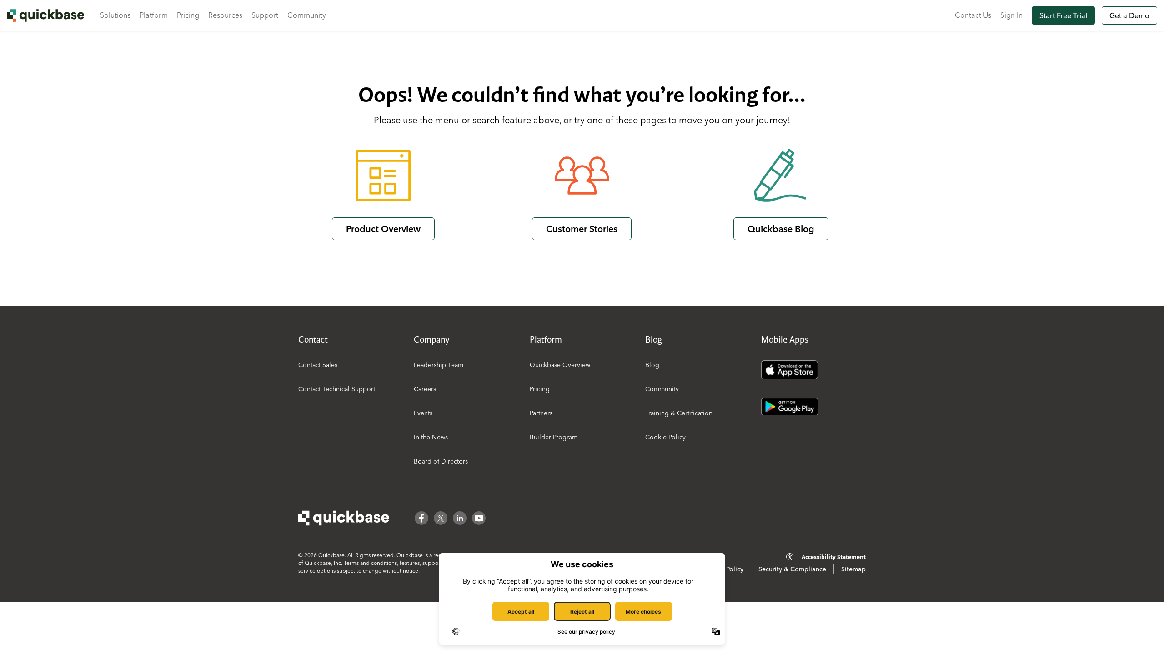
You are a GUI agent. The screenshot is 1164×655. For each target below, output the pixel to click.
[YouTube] (479, 518)
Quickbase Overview (560, 365)
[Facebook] (421, 518)
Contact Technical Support (336, 389)
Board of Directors (441, 461)
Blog (652, 365)
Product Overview (383, 228)
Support (264, 15)
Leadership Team (438, 365)
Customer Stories (581, 228)
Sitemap (853, 569)
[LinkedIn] (460, 518)
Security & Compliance (792, 569)
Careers (425, 389)
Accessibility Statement (834, 557)
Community (306, 15)
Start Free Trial (1063, 15)
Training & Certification (678, 413)
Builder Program (553, 437)
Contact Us (973, 15)
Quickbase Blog (781, 228)
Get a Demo (1129, 15)
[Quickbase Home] (343, 518)
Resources (225, 15)
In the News (431, 437)
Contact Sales (317, 365)
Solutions (115, 15)
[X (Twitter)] (440, 518)
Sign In (1011, 15)
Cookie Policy (665, 437)
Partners (541, 413)
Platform (154, 15)
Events (423, 413)
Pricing (188, 15)
